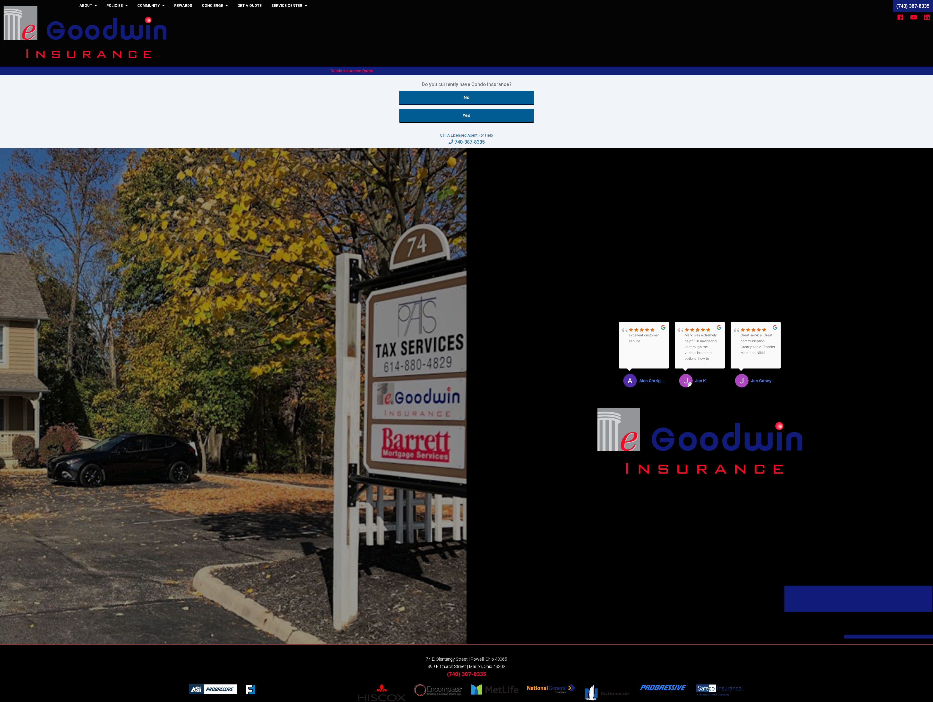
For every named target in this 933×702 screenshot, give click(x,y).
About (85, 5)
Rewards (183, 5)
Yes (466, 115)
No (467, 97)
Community (148, 5)
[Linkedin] (927, 17)
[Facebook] (900, 17)
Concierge (212, 5)
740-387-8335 (470, 142)
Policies (114, 5)
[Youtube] (913, 17)
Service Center (286, 5)
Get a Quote (249, 5)
